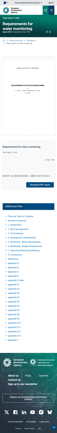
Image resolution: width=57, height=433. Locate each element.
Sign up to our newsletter (23, 384)
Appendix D (13, 276)
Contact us (14, 379)
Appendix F (13, 340)
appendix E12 (14, 331)
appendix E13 (14, 336)
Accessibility (31, 422)
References (13, 259)
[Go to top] (54, 427)
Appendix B (13, 267)
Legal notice (44, 422)
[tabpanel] (28, 278)
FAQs (28, 375)
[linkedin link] (24, 412)
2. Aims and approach (18, 229)
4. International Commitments (22, 237)
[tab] (14, 206)
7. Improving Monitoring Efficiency (24, 250)
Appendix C (13, 272)
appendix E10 (14, 323)
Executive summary (17, 220)
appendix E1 (13, 284)
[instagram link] (41, 412)
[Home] (4, 40)
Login (40, 429)
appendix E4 (13, 297)
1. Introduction (14, 225)
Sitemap (18, 429)
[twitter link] (7, 412)
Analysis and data (16, 41)
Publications (31, 41)
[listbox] (28, 3)
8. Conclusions (15, 254)
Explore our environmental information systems (28, 398)
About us (13, 375)
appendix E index (16, 280)
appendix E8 (13, 314)
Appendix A (13, 263)
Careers (43, 375)
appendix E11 (14, 327)
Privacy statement (15, 422)
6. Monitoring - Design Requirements (25, 246)
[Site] (19, 10)
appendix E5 (13, 301)
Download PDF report (40, 185)
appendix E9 (13, 318)
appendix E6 (13, 306)
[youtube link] (32, 412)
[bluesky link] (50, 412)
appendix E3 (13, 293)
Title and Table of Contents (20, 216)
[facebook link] (15, 412)
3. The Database (15, 233)
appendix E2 (13, 289)
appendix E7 (13, 310)
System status (29, 429)
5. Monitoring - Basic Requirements (24, 242)
